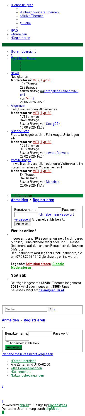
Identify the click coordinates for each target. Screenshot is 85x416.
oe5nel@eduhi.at (51, 290)
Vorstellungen (21, 160)
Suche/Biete (20, 131)
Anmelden (19, 200)
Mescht (51, 182)
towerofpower (56, 153)
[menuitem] (39, 12)
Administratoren (38, 264)
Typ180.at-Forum (23, 59)
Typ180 (45, 80)
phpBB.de (52, 409)
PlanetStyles (57, 405)
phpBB (24, 405)
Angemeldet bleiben (46, 219)
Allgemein (18, 105)
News (15, 73)
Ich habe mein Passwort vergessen (27, 354)
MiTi (36, 80)
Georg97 (52, 124)
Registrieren (43, 200)
